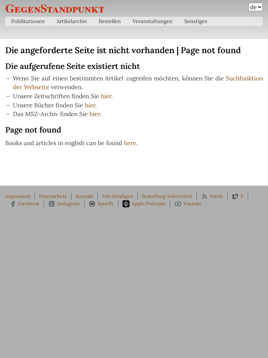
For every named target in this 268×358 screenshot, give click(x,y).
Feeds (216, 196)
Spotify (106, 203)
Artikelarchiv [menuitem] (72, 21)
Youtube (192, 203)
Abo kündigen (117, 196)
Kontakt (84, 196)
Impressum (17, 196)
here (130, 143)
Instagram (68, 203)
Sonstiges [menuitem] (195, 21)
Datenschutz (53, 196)
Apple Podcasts (149, 203)
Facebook (28, 203)
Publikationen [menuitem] (28, 21)
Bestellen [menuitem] (110, 21)
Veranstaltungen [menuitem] (152, 21)
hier (106, 96)
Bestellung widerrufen (167, 196)
